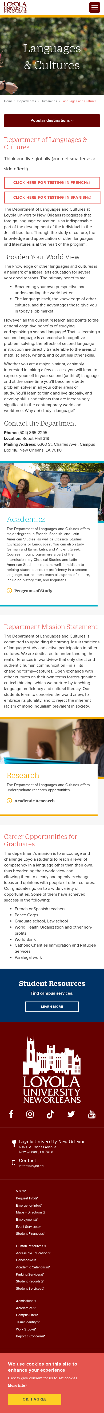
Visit (19, 1191)
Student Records (28, 1281)
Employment (25, 1219)
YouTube (91, 1114)
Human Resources (29, 1246)
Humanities (49, 101)
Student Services (28, 1288)
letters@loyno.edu (32, 1166)
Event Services (27, 1227)
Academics (24, 1308)
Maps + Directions (29, 1212)
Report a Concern (29, 1336)
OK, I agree (35, 1399)
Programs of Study (33, 590)
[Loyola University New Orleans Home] (15, 7)
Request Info (25, 1198)
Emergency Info (27, 1205)
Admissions (24, 1301)
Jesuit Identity (26, 1322)
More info (16, 1385)
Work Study (24, 1329)
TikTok (50, 1114)
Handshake (24, 1260)
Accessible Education (31, 1253)
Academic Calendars (31, 1267)
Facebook (11, 1114)
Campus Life (25, 1315)
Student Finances (29, 1234)
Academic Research (34, 801)
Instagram (30, 1114)
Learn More (52, 1006)
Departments (26, 101)
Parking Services (28, 1274)
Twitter (71, 1114)
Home (8, 101)
